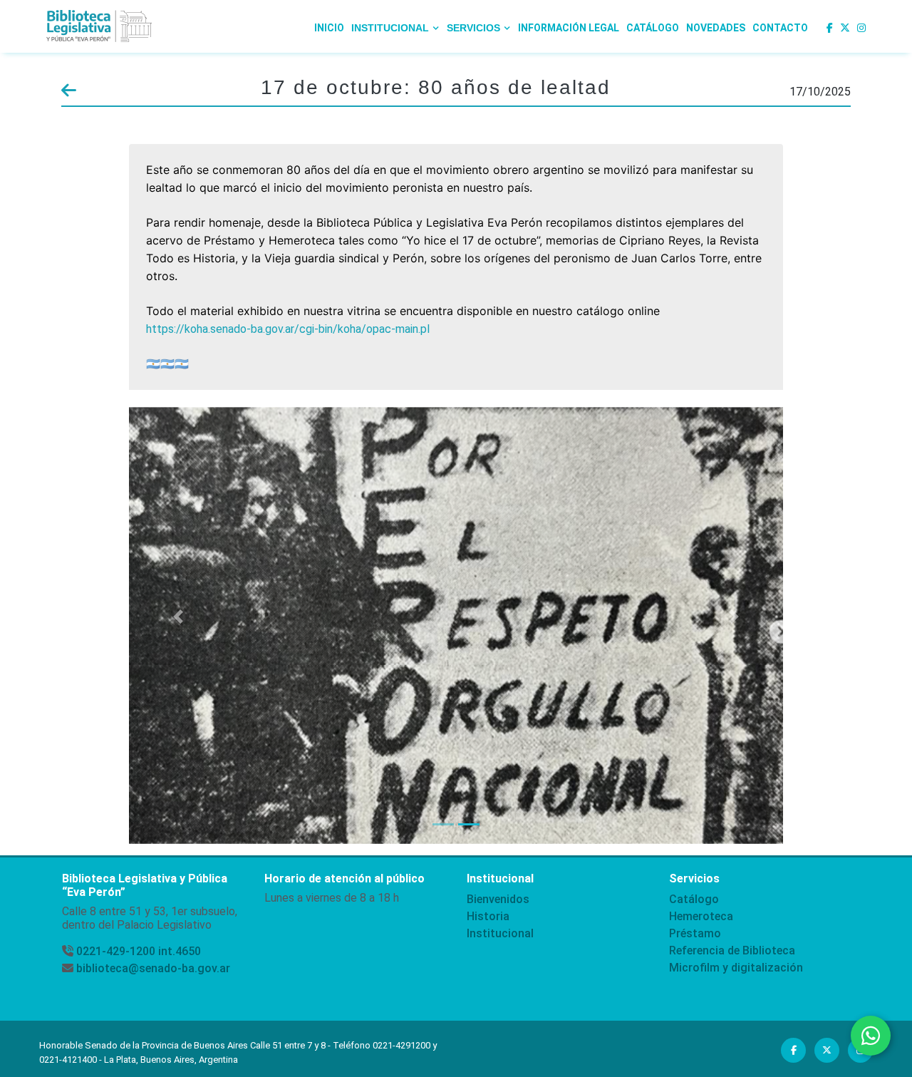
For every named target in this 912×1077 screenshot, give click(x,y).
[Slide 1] (443, 824)
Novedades (715, 28)
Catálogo (652, 28)
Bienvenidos (498, 899)
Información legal (568, 28)
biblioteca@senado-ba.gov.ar (153, 968)
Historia (488, 916)
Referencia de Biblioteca (732, 950)
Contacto (780, 28)
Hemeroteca (701, 916)
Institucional (500, 933)
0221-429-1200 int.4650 (138, 951)
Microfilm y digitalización (736, 967)
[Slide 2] (469, 824)
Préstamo (695, 933)
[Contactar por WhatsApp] (871, 1036)
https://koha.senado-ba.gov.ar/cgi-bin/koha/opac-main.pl (288, 329)
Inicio (329, 28)
